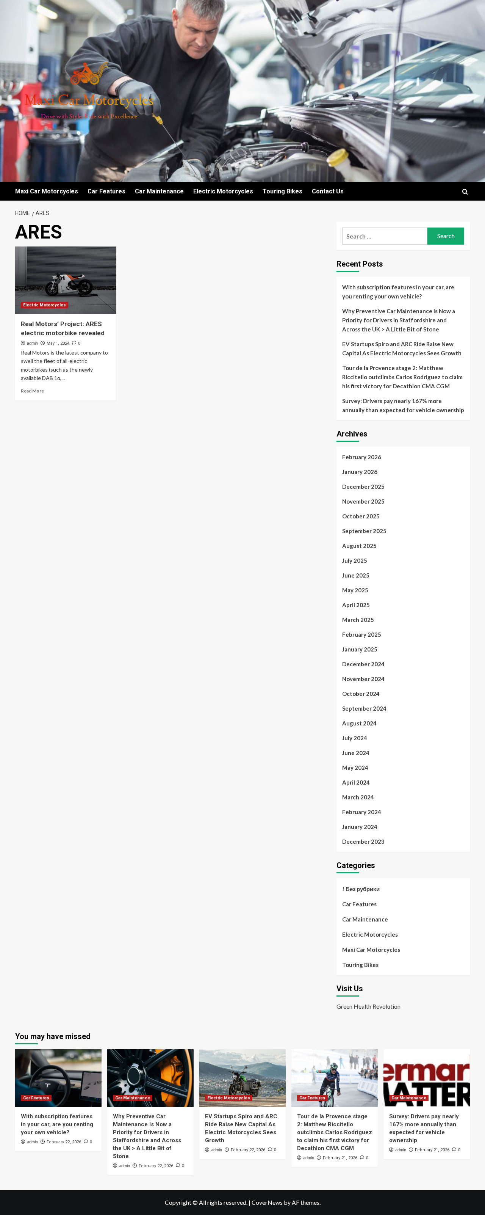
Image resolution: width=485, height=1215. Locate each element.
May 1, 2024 (58, 343)
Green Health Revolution (368, 1006)
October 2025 (361, 516)
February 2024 (361, 811)
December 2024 (363, 664)
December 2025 (363, 486)
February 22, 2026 (64, 1142)
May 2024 (355, 767)
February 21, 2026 (340, 1157)
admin (32, 343)
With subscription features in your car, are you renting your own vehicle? (398, 292)
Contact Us (328, 191)
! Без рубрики (361, 888)
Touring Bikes (282, 191)
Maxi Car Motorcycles (46, 191)
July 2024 (354, 738)
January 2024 (359, 826)
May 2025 (355, 590)
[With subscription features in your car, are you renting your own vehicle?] (58, 1078)
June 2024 (355, 752)
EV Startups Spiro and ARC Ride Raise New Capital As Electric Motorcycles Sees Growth (402, 348)
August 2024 (359, 723)
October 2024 (361, 693)
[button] (465, 191)
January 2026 (359, 471)
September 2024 (364, 708)
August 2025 (359, 545)
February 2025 (361, 634)
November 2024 (363, 678)
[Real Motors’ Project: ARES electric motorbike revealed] (65, 280)
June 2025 (355, 575)
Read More (32, 391)
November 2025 (363, 501)
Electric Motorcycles (223, 191)
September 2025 (364, 530)
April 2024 (356, 782)
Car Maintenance (159, 191)
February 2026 (361, 457)
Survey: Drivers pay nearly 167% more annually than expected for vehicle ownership (403, 405)
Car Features (106, 191)
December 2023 (363, 841)
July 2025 (354, 560)
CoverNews (267, 1202)
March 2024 (358, 797)
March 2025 (358, 619)
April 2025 (356, 604)
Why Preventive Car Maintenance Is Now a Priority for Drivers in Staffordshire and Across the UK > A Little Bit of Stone (398, 320)
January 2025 (359, 649)
